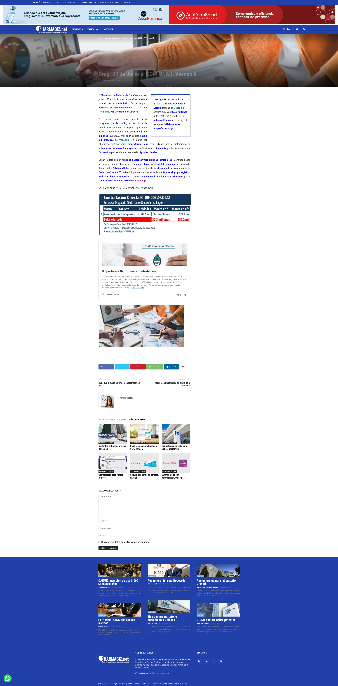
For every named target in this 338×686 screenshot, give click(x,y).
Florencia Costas (108, 80)
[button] (304, 29)
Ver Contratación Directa (124, 111)
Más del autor (137, 419)
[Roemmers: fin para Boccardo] (169, 570)
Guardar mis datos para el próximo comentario (125, 542)
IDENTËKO (183, 683)
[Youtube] (297, 29)
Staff (96, 2)
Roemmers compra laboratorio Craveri (216, 582)
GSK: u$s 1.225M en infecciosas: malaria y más (119, 384)
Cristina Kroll (152, 584)
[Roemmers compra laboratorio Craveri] (218, 570)
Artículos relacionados (112, 419)
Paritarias (102, 615)
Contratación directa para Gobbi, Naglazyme (174, 447)
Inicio (100, 38)
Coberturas (92, 29)
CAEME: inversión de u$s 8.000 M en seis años (118, 582)
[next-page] (104, 483)
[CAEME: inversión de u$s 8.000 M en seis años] (119, 570)
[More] (183, 366)
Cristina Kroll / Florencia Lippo (207, 587)
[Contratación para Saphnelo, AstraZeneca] (144, 434)
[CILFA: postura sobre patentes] (218, 610)
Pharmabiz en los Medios (109, 2)
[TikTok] (293, 29)
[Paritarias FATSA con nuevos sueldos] (119, 610)
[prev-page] (100, 483)
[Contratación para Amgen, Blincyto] (112, 463)
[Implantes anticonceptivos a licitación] (112, 434)
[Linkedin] (288, 29)
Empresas (102, 576)
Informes (200, 576)
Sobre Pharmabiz (86, 2)
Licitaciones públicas (112, 38)
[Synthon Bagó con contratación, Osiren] (176, 463)
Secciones (76, 29)
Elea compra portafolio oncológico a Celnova (162, 618)
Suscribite (108, 29)
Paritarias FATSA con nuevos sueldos (116, 621)
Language (124, 2)
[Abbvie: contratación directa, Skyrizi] (144, 463)
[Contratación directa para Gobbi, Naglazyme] (176, 434)
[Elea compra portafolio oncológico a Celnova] (169, 606)
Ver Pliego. (141, 180)
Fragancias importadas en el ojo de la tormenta (172, 384)
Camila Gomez (103, 626)
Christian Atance (104, 587)
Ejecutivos (151, 576)
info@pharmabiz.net (159, 673)
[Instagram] (284, 29)
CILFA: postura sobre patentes (216, 620)
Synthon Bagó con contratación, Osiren (172, 476)
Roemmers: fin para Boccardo (167, 580)
